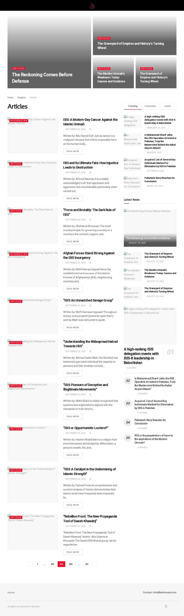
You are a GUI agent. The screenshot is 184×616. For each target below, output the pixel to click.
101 (52, 564)
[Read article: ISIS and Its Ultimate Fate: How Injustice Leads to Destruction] (33, 178)
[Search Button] (174, 5)
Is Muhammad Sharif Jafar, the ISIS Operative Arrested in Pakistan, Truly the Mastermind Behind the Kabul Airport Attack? (160, 141)
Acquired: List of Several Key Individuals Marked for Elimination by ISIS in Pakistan (160, 162)
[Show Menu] (9, 5)
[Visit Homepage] (92, 5)
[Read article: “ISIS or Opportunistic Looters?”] (33, 444)
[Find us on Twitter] (166, 607)
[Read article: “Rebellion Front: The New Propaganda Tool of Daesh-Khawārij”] (33, 532)
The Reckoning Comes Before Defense (148, 238)
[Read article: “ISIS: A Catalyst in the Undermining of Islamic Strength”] (33, 485)
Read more (75, 151)
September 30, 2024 (75, 129)
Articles (18, 68)
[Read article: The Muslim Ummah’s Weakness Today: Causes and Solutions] (133, 274)
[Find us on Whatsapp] (171, 607)
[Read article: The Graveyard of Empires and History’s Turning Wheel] (133, 258)
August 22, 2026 (108, 88)
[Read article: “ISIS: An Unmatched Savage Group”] (33, 316)
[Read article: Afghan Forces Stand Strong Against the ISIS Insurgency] (33, 269)
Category (21, 97)
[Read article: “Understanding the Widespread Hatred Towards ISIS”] (33, 357)
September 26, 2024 (75, 526)
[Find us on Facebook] (161, 607)
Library (11, 592)
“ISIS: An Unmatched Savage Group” (88, 300)
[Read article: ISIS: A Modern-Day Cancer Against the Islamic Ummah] (33, 135)
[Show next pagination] (95, 564)
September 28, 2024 (75, 433)
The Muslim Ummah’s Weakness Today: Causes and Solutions (111, 77)
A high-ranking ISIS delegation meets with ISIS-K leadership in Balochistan (159, 119)
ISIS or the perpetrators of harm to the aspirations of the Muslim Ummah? (154, 439)
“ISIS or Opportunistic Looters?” (85, 428)
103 (70, 564)
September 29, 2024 (75, 262)
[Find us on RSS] (175, 607)
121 (86, 564)
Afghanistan (18, 120)
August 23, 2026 (22, 88)
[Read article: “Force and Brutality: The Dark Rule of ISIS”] (33, 225)
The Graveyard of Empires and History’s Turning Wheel (154, 77)
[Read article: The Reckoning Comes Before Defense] (150, 228)
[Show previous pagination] (30, 564)
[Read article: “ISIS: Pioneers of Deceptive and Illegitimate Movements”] (33, 400)
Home (10, 97)
